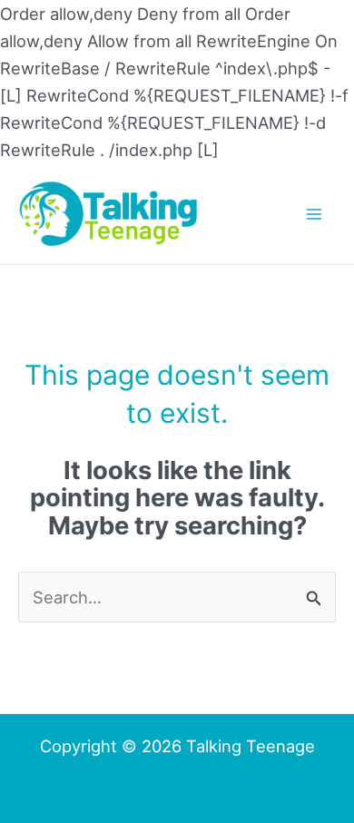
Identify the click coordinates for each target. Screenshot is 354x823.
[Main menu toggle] (314, 213)
